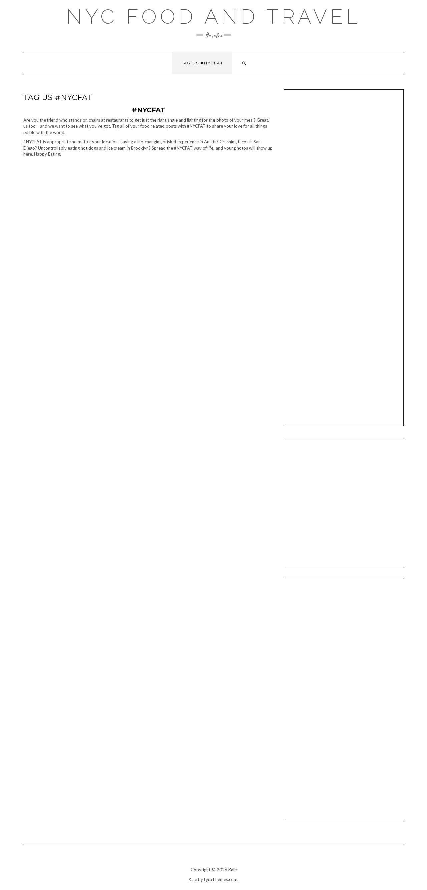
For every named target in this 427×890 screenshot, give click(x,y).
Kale (232, 869)
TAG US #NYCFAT (202, 63)
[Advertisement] (347, 144)
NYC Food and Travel (213, 16)
